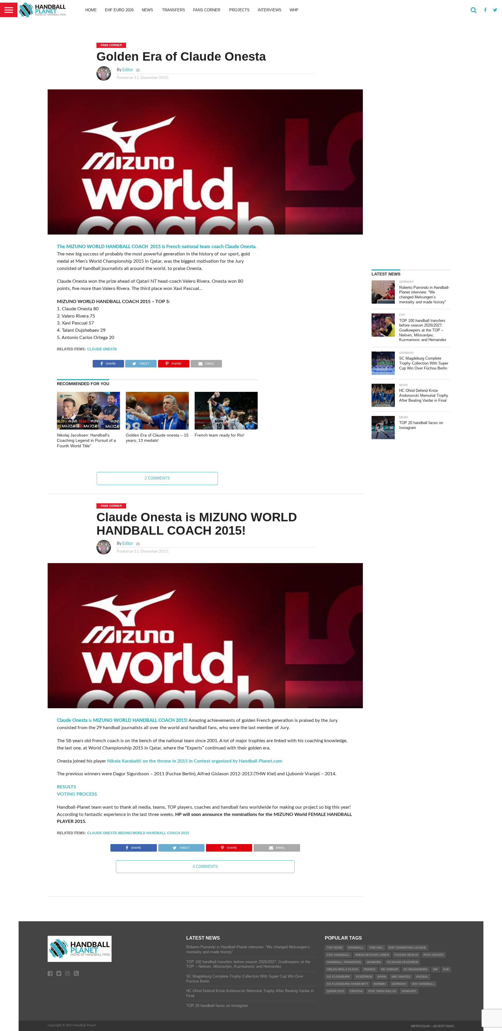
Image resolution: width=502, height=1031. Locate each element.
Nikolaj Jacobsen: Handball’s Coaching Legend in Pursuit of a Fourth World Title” (86, 440)
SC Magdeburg (416, 969)
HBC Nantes (401, 976)
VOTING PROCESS (77, 794)
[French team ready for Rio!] (226, 428)
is (122, 720)
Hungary (409, 991)
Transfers (173, 10)
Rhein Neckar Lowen (372, 954)
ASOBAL (422, 976)
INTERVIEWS (270, 10)
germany (399, 983)
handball (356, 947)
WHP (294, 10)
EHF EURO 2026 (119, 10)
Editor (127, 70)
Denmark (374, 962)
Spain (381, 976)
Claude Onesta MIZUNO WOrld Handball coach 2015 (138, 833)
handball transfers (344, 962)
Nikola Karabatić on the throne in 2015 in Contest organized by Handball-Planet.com (194, 761)
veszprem (364, 976)
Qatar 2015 (335, 991)
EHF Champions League (407, 947)
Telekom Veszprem (402, 962)
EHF (446, 969)
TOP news (335, 947)
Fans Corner (206, 10)
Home (91, 10)
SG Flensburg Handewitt (347, 983)
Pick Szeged (434, 954)
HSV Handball (423, 983)
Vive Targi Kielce (382, 991)
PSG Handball (338, 954)
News (147, 10)
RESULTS (66, 787)
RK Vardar (389, 969)
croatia (356, 991)
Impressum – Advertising (432, 1026)
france (370, 969)
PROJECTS (239, 10)
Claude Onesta (102, 349)
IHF (435, 969)
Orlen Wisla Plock (342, 969)
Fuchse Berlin (406, 954)
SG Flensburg (338, 976)
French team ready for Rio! (219, 435)
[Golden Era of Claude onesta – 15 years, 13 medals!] (157, 428)
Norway (380, 983)
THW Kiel (376, 947)
